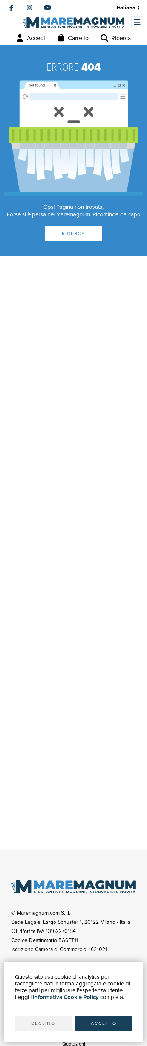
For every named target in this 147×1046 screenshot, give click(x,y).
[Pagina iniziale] (73, 22)
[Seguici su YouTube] (47, 7)
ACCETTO (103, 1023)
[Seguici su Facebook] (11, 7)
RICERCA (73, 233)
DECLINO (43, 1023)
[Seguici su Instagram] (29, 7)
